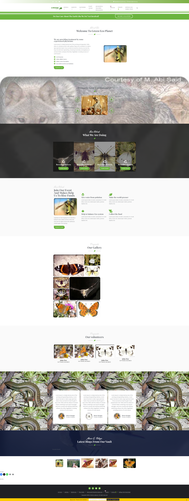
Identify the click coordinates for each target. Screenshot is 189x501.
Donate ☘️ (113, 492)
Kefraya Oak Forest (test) (124, 492)
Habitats (66, 492)
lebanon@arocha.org (132, 1)
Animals (60, 492)
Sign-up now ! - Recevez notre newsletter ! (78, 499)
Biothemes (73, 492)
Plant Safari (81, 492)
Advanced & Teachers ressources (94, 492)
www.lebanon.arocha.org (120, 1)
